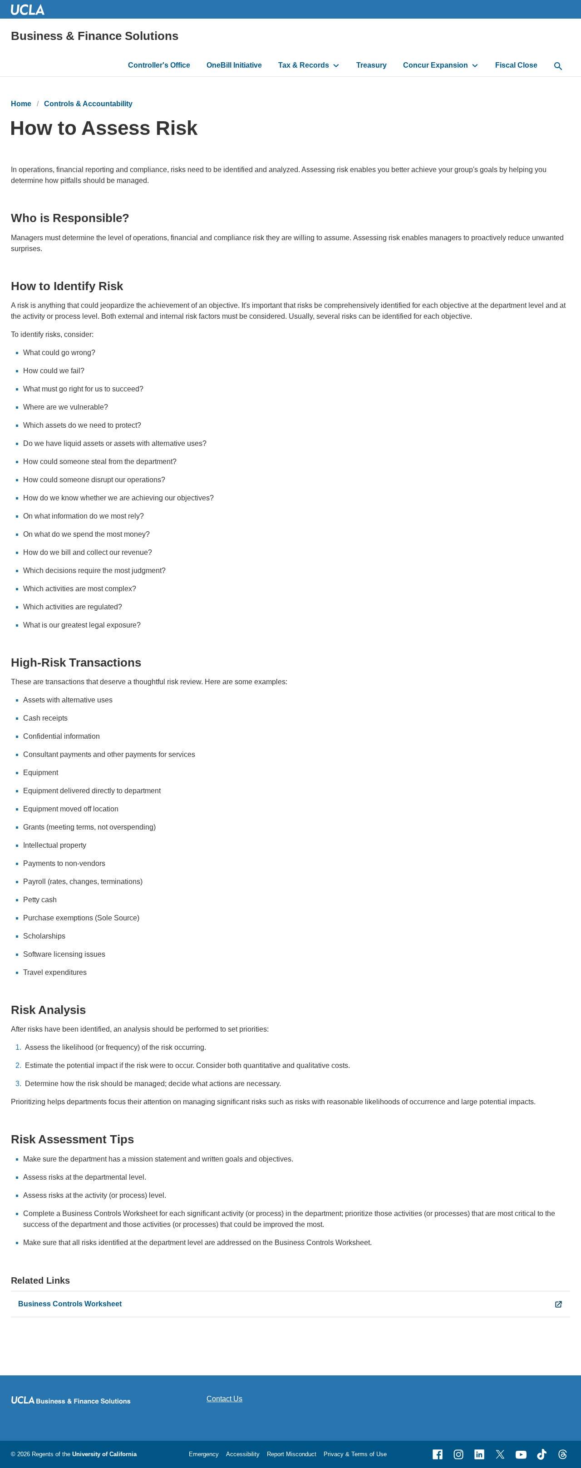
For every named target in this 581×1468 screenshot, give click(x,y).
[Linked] (479, 1454)
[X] (500, 1454)
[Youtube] (521, 1454)
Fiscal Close (516, 65)
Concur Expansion (435, 65)
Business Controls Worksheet (70, 1304)
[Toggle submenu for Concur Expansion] (475, 65)
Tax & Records (303, 65)
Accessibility (243, 1454)
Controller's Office (159, 65)
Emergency (204, 1454)
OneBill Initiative (234, 65)
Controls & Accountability (88, 104)
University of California (104, 1454)
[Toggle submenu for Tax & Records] (336, 65)
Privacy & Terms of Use (355, 1454)
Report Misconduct (291, 1454)
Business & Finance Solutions (94, 36)
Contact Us (224, 1399)
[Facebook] (437, 1454)
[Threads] (563, 1454)
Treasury (371, 65)
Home (21, 104)
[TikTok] (542, 1454)
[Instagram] (458, 1454)
